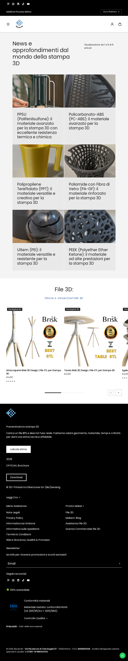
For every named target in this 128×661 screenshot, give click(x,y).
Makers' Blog (73, 518)
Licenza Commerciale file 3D (83, 529)
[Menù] (8, 24)
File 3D (70, 512)
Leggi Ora (12, 497)
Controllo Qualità (34, 618)
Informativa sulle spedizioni (22, 529)
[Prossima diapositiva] (119, 393)
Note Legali (13, 512)
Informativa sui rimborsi (20, 523)
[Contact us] (123, 655)
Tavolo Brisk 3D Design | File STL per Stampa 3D (89, 370)
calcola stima (18, 449)
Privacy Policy (14, 518)
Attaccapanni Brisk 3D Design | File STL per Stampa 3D (33, 372)
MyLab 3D (18, 649)
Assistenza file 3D (76, 523)
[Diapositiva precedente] (111, 393)
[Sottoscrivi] (119, 564)
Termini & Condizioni (18, 534)
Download (16, 477)
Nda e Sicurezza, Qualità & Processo (28, 540)
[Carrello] (120, 24)
